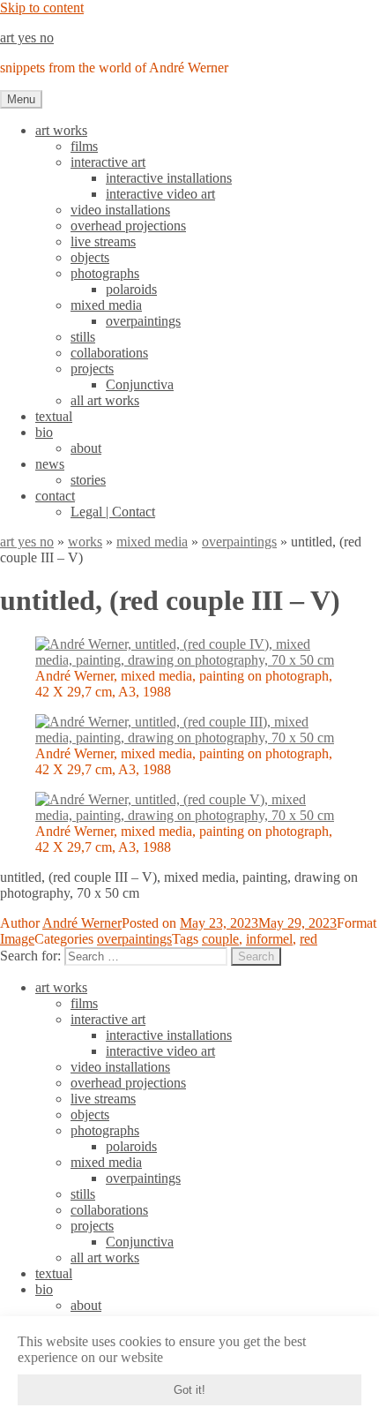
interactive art (108, 161)
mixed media (106, 304)
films (84, 146)
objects (90, 257)
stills (83, 336)
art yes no (27, 37)
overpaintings (143, 320)
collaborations (109, 352)
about (86, 448)
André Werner (82, 922)
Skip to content (42, 7)
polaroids (131, 289)
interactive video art (160, 193)
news (49, 463)
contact (55, 495)
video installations (120, 209)
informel (269, 938)
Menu (21, 99)
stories (88, 479)
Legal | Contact (113, 511)
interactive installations (169, 177)
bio (44, 432)
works (85, 541)
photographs (105, 273)
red (308, 938)
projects (92, 368)
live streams (103, 241)
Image (17, 938)
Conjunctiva (140, 384)
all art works (105, 400)
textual (53, 416)
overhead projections (128, 225)
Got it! (189, 1390)
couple (220, 938)
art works (61, 130)
